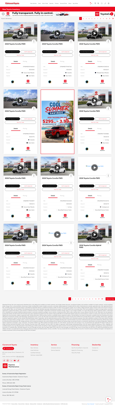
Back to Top (110, 299)
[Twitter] (11, 360)
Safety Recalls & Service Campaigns (51, 403)
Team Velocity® (90, 404)
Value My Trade (76, 352)
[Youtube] (14, 360)
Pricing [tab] (25, 61)
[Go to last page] (113, 18)
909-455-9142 (20, 356)
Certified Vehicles (35, 352)
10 (106, 18)
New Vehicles (34, 348)
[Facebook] (4, 360)
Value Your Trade (20, 55)
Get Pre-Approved (28, 51)
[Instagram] (7, 360)
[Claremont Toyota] (12, 3)
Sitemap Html (33, 403)
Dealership (96, 344)
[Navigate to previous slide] (1, 14)
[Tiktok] (18, 360)
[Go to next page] (109, 18)
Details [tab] (16, 61)
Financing (75, 344)
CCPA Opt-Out (64, 403)
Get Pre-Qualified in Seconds (80, 348)
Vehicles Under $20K (36, 355)
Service (54, 344)
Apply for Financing (77, 350)
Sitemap (27, 403)
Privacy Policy (14, 403)
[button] (34, 41)
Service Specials (55, 350)
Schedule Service (56, 348)
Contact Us (9, 348)
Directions (95, 350)
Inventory (34, 344)
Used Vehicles (34, 350)
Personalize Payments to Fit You (12, 51)
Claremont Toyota (6, 403)
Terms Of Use (21, 403)
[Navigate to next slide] (113, 14)
